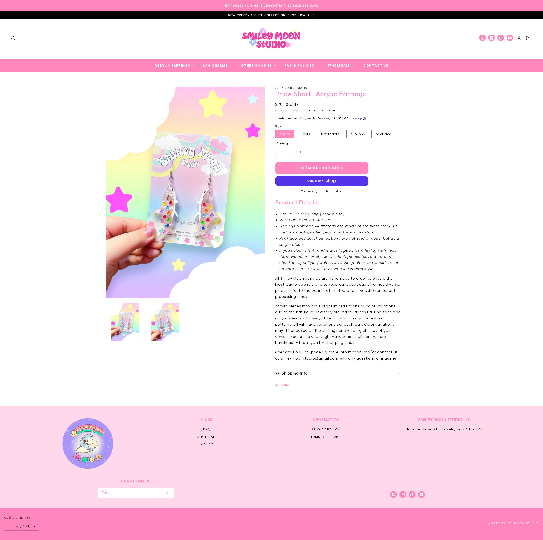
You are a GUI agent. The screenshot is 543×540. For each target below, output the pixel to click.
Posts (305, 134)
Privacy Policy (325, 429)
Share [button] (284, 385)
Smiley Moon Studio (520, 523)
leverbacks (330, 134)
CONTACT (206, 444)
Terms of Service (325, 437)
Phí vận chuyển (286, 110)
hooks (285, 134)
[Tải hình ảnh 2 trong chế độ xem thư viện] (165, 322)
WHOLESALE (207, 437)
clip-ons (358, 134)
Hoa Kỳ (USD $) (20, 526)
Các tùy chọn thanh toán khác (322, 191)
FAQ (206, 429)
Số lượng (281, 144)
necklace (383, 134)
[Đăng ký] (166, 493)
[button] (13, 38)
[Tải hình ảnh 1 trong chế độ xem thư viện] (125, 322)
